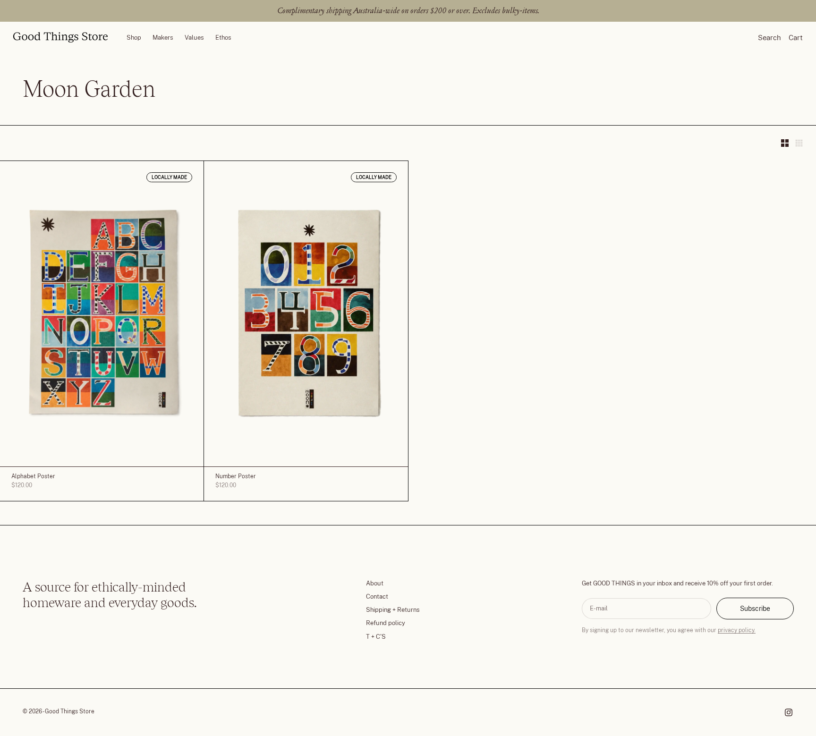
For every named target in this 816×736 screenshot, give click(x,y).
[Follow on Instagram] (788, 712)
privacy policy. (737, 630)
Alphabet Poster (33, 477)
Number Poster (235, 477)
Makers (163, 37)
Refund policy (385, 622)
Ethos (223, 37)
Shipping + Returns (393, 609)
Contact (377, 596)
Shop (134, 37)
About (374, 583)
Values (194, 37)
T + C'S (376, 636)
